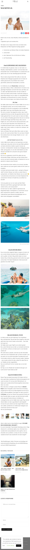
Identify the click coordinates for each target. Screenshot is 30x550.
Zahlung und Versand (23, 541)
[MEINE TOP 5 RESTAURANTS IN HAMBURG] (8, 481)
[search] (27, 1)
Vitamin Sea (15, 86)
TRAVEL (2, 5)
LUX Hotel (3, 394)
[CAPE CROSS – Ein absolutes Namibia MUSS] (22, 460)
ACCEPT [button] (18, 545)
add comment (4, 33)
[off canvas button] (2, 1)
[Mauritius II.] (15, 20)
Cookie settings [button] (10, 545)
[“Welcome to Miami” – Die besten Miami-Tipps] (8, 460)
